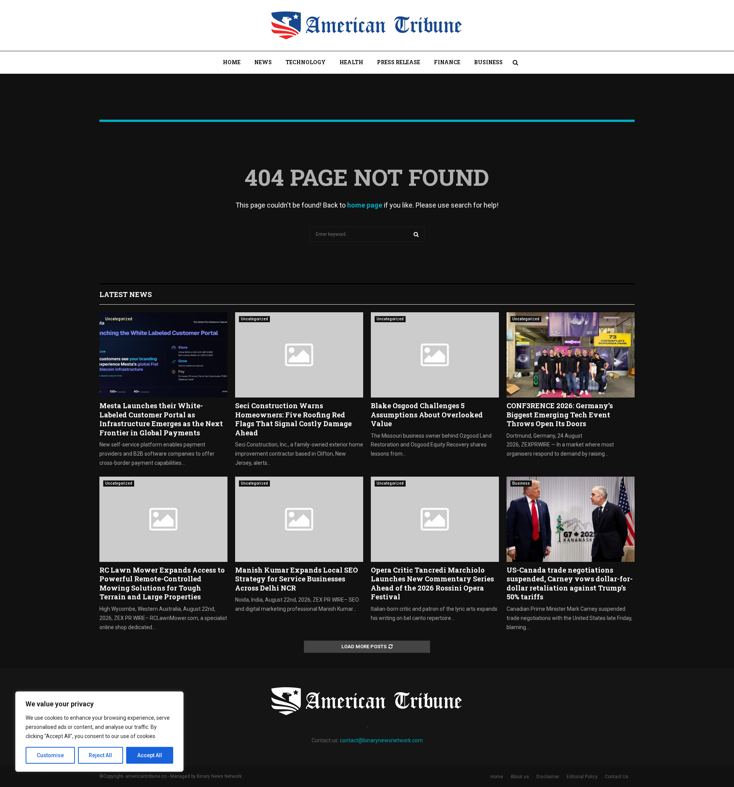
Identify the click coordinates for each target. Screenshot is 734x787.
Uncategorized (118, 319)
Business (488, 62)
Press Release (398, 62)
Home (231, 62)
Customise (50, 755)
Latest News (125, 294)
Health (351, 62)
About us (519, 776)
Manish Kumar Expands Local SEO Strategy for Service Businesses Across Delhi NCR (296, 578)
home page (364, 205)
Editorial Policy (582, 776)
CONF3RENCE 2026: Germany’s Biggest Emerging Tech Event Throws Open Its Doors (560, 414)
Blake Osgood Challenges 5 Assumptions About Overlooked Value (427, 414)
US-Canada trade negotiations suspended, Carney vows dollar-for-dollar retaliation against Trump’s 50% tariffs (570, 583)
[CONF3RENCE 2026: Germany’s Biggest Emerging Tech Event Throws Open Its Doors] (571, 355)
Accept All (149, 755)
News (263, 62)
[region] (99, 731)
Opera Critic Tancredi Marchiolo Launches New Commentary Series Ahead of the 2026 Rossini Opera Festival (432, 583)
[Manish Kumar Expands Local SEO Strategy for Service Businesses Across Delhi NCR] (299, 519)
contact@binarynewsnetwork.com (381, 740)
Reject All (100, 755)
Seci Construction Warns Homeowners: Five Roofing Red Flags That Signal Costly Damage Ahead (293, 419)
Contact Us (616, 776)
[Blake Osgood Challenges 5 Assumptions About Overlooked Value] (435, 355)
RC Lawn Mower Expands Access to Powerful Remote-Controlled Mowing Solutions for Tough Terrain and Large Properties (162, 583)
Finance (447, 62)
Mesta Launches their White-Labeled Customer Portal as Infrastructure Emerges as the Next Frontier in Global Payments (161, 419)
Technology (306, 62)
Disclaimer (547, 776)
